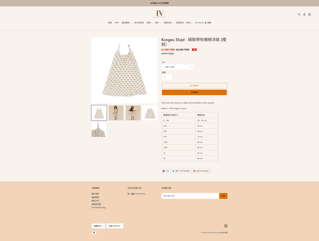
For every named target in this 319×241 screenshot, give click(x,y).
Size (163, 62)
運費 (172, 53)
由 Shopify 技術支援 (220, 233)
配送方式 (95, 200)
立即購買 (194, 92)
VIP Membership (99, 207)
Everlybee (210, 233)
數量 (164, 72)
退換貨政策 (96, 204)
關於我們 (95, 194)
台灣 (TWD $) (114, 226)
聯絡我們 (95, 197)
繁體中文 (97, 226)
